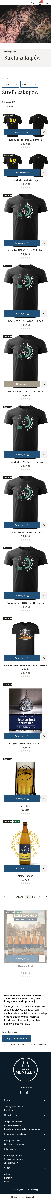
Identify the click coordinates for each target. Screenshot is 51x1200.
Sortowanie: (8, 101)
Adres (7, 1174)
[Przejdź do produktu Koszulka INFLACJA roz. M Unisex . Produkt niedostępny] (25, 361)
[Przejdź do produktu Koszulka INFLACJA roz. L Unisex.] (25, 291)
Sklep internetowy (22, 1197)
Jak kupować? (11, 1162)
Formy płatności (12, 1140)
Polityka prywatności (14, 1155)
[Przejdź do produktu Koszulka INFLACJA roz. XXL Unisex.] (25, 573)
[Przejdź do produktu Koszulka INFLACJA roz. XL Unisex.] (25, 220)
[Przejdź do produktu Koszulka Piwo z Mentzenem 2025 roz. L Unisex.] (25, 639)
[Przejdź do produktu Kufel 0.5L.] (25, 780)
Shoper (33, 1189)
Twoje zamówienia (13, 1121)
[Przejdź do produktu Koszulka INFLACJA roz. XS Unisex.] (25, 502)
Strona (19, 897)
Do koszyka (20, 243)
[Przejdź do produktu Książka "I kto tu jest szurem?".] (25, 711)
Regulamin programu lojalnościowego (22, 1129)
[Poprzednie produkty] (11, 896)
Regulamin (9, 1110)
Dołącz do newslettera (16, 1038)
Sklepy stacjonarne (13, 1159)
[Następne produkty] (39, 896)
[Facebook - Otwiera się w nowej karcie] (20, 1092)
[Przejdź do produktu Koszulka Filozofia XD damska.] (25, 125)
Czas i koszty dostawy (15, 1144)
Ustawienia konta (12, 1125)
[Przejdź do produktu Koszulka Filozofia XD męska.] (25, 165)
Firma (6, 1181)
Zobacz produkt (22, 132)
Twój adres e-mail (9, 1032)
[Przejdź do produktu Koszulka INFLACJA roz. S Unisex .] (25, 432)
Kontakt (8, 1177)
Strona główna (10, 52)
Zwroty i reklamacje (13, 1106)
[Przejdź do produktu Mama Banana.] (25, 846)
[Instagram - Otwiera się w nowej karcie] (27, 1092)
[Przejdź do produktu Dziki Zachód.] (25, 936)
